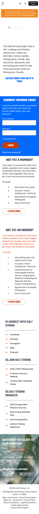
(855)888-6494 (19, 451)
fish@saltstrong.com (18, 448)
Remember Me (9, 139)
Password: (6, 129)
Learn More (14, 211)
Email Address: (8, 119)
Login (11, 145)
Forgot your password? (11, 152)
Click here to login (28, 15)
